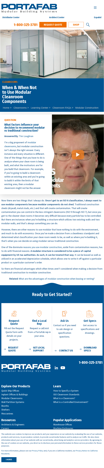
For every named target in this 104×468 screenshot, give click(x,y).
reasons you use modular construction (42, 247)
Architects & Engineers (12, 424)
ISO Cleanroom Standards (66, 394)
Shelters (5, 409)
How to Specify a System (66, 390)
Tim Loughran (26, 136)
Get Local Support (39, 349)
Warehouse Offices (62, 424)
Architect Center (56, 17)
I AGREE (9, 459)
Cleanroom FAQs (61, 107)
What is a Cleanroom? (64, 398)
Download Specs (90, 349)
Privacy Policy (37, 450)
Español (97, 17)
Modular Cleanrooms (11, 398)
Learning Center (39, 107)
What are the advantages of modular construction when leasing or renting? (57, 278)
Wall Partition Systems (12, 402)
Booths (5, 405)
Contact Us (66, 350)
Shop (76, 24)
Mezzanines (7, 413)
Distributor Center (10, 17)
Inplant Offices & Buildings (14, 394)
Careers (5, 428)
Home (6, 107)
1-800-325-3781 (25, 24)
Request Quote (53, 24)
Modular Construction (86, 107)
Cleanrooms (20, 107)
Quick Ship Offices (10, 390)
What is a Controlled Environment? (70, 402)
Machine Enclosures (63, 428)
